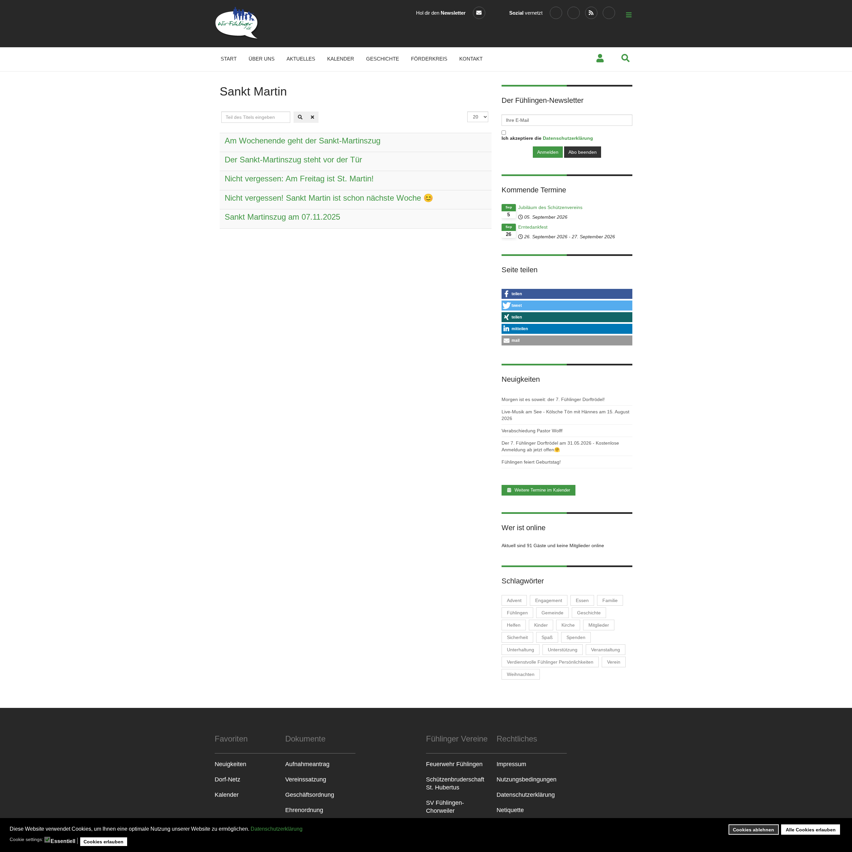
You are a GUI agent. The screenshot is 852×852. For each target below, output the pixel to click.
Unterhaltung (520, 649)
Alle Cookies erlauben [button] (811, 829)
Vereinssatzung (305, 779)
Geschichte (382, 59)
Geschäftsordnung (309, 794)
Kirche (568, 625)
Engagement (548, 600)
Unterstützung (562, 649)
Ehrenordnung (304, 810)
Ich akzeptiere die (547, 138)
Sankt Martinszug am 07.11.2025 (282, 216)
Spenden (575, 637)
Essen (582, 600)
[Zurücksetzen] (313, 117)
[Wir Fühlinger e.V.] (237, 24)
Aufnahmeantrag (307, 764)
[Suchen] (300, 117)
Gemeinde (552, 612)
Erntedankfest (532, 227)
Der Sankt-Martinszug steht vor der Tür (293, 159)
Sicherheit (517, 637)
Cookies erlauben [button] (103, 841)
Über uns (262, 59)
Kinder (541, 625)
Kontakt (471, 59)
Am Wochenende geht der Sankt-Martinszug (302, 140)
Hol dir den (441, 13)
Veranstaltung (605, 649)
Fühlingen (517, 612)
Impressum (511, 764)
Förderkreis (429, 59)
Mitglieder (598, 625)
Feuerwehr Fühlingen (454, 764)
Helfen (514, 625)
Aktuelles (301, 59)
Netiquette (510, 810)
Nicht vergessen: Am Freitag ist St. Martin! (299, 178)
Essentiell (63, 841)
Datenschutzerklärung (277, 829)
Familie (610, 600)
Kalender (340, 59)
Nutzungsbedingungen (526, 779)
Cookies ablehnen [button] (753, 829)
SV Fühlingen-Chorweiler (445, 806)
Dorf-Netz (227, 779)
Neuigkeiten (230, 764)
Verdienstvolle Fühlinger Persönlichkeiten (550, 662)
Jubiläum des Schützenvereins (550, 207)
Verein (613, 662)
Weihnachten (520, 674)
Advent (514, 600)
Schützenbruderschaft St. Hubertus (455, 783)
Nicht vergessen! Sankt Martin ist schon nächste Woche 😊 (329, 197)
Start (229, 59)
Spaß (547, 637)
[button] (567, 294)
